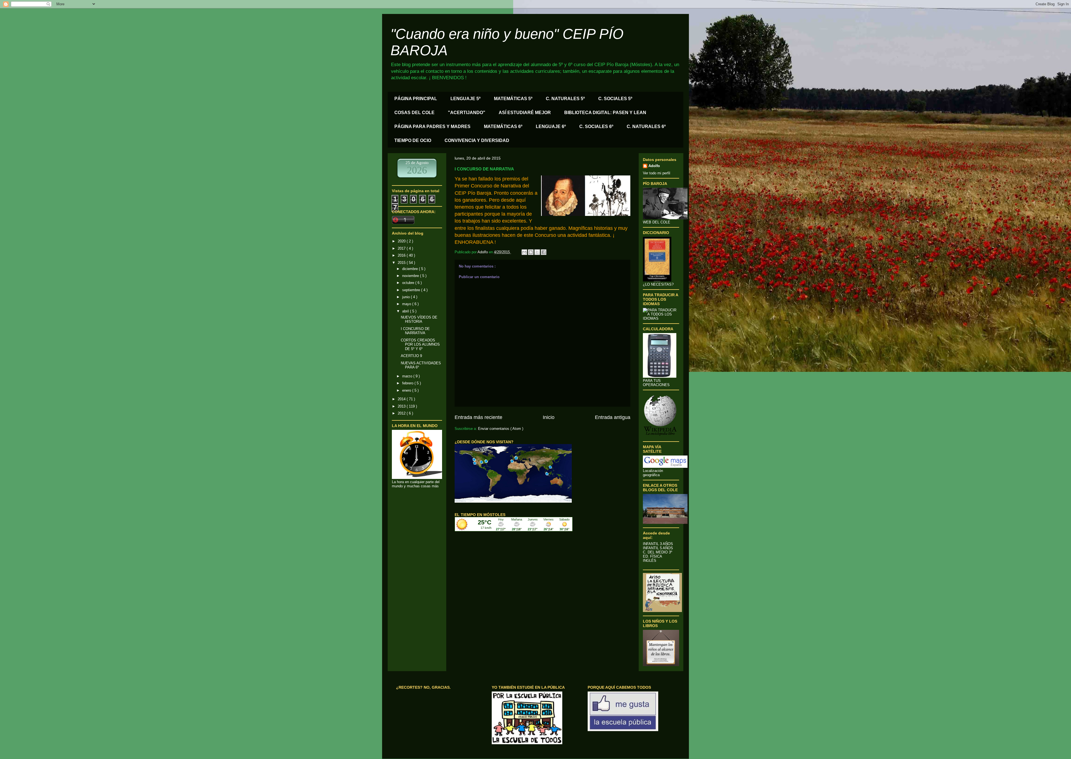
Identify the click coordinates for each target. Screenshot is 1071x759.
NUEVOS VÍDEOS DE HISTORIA (419, 319)
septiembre (411, 290)
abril (406, 311)
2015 (402, 263)
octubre (408, 283)
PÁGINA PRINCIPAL (415, 98)
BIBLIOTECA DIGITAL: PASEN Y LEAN (605, 112)
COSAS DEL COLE (414, 112)
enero (407, 390)
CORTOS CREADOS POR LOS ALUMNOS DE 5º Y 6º (420, 344)
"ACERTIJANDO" (466, 112)
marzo (407, 376)
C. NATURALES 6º (646, 126)
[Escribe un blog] (531, 252)
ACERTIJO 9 (411, 356)
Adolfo (654, 166)
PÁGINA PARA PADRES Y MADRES (432, 126)
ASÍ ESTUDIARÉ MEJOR (525, 112)
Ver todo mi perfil (656, 173)
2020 (402, 241)
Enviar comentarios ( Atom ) (500, 429)
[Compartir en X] (537, 252)
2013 (402, 406)
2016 (402, 255)
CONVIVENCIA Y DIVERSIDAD (477, 140)
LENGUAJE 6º (551, 126)
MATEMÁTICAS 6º (503, 126)
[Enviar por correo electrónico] (524, 252)
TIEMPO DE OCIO (412, 140)
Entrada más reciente (478, 417)
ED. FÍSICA (652, 556)
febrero (408, 383)
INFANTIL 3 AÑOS (658, 544)
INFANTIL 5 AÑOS (658, 548)
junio (406, 297)
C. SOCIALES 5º (615, 98)
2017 (402, 248)
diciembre (410, 269)
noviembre (411, 276)
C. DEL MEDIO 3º (657, 552)
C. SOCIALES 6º (596, 126)
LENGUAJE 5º (465, 98)
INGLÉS (649, 560)
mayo (407, 304)
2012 (402, 413)
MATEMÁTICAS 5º (513, 98)
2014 (402, 399)
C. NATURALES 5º (565, 98)
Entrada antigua (612, 417)
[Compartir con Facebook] (543, 252)
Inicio (548, 417)
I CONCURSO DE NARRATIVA (415, 331)
